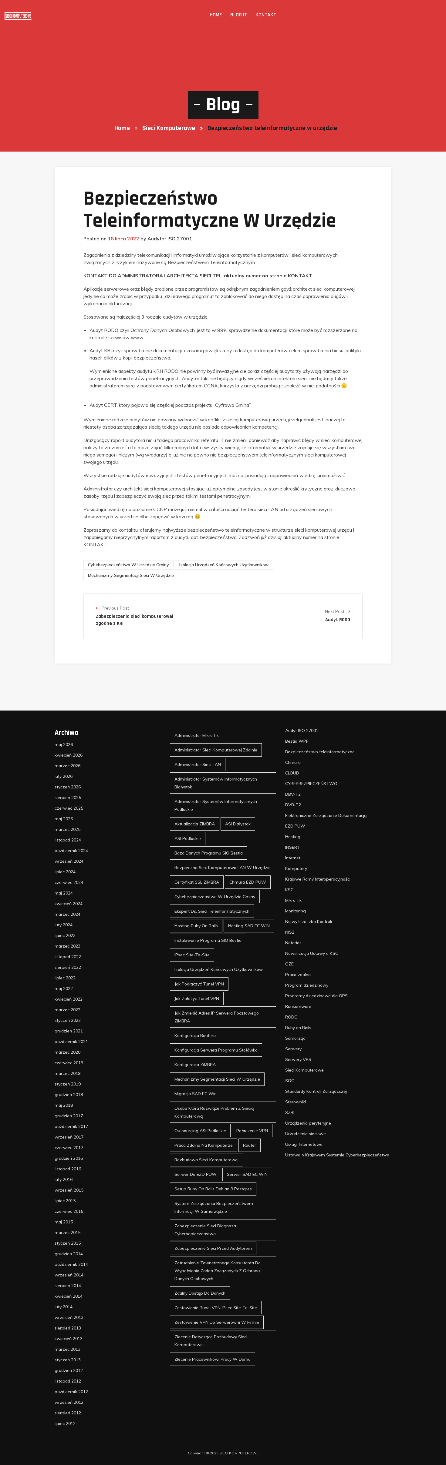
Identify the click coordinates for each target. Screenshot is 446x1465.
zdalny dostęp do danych (199, 1293)
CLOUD (292, 773)
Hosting (292, 836)
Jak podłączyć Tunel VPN (199, 984)
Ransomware (298, 1006)
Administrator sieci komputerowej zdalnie (215, 750)
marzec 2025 (67, 829)
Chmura (293, 762)
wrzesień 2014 (69, 1275)
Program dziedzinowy (306, 985)
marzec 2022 (67, 1009)
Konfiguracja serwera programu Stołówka (216, 1050)
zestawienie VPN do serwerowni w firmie (216, 1322)
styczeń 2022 (68, 1020)
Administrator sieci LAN (197, 764)
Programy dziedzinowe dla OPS (316, 995)
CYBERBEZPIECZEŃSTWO (311, 783)
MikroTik (293, 900)
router (249, 1145)
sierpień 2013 (68, 1328)
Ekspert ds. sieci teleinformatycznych (211, 911)
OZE (289, 964)
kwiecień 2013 (69, 1338)
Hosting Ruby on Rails (196, 925)
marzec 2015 (67, 1232)
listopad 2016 (68, 1169)
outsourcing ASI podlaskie (200, 1130)
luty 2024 (64, 925)
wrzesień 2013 (69, 1317)
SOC (289, 1080)
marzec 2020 (67, 1052)
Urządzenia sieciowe (305, 1133)
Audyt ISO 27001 (301, 730)
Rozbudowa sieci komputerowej (206, 1159)
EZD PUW (295, 826)
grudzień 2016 (69, 1158)
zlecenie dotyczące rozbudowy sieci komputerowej (210, 1340)
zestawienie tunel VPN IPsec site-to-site (215, 1307)
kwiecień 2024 (69, 903)
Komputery (296, 868)
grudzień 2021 (69, 1031)
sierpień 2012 (68, 1413)
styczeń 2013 (68, 1360)
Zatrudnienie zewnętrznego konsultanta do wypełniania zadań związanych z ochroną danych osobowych (217, 1270)
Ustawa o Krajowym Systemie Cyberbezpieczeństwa (337, 1155)
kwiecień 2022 (69, 999)
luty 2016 (64, 1179)
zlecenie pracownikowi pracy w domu (212, 1359)
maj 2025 (64, 818)
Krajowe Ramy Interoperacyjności (317, 879)
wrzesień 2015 (69, 1190)
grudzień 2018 (69, 1094)
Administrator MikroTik (196, 735)
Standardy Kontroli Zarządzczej (316, 1091)
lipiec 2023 (65, 935)
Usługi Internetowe (304, 1144)
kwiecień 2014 (69, 1296)
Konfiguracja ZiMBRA (195, 1064)
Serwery (293, 1049)
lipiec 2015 (65, 1200)
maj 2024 (64, 893)
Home (216, 14)
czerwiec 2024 (69, 882)
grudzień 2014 (69, 1253)
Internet (292, 858)
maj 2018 (64, 1105)
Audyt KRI (101, 350)
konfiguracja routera (195, 1035)
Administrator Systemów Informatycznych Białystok (215, 783)
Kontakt (265, 14)
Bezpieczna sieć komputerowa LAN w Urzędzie (222, 867)
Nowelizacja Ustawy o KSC (311, 953)
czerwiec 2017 (69, 1147)
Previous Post (114, 608)
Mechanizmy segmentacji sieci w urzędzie (131, 575)
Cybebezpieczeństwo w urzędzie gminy (128, 564)
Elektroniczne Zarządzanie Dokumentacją (326, 815)
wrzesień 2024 (69, 861)
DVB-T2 (293, 805)
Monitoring (295, 911)
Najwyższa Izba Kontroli (308, 921)
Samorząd (295, 1038)
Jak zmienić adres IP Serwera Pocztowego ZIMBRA (216, 1017)
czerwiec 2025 (69, 808)
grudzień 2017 (69, 1116)
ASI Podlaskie (187, 838)
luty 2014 (64, 1306)
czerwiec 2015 (69, 1211)
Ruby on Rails (298, 1027)
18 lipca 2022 (123, 239)
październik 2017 (71, 1126)
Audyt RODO (104, 330)
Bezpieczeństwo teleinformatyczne (320, 751)
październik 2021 (71, 1041)
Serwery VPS (298, 1059)
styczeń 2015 (68, 1243)
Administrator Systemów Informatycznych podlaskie (215, 805)
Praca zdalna (298, 974)
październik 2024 (71, 850)
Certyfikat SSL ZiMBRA (196, 882)
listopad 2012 (68, 1381)
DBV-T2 (293, 794)
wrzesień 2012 (69, 1402)
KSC (289, 889)
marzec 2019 (67, 1073)
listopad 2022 (68, 956)
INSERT (292, 847)
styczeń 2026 (68, 787)
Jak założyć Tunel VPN (196, 998)
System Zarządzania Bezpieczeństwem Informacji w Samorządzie (213, 1207)
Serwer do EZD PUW (195, 1174)
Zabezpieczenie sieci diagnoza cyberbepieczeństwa (205, 1229)
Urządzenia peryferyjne (308, 1123)
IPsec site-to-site (192, 955)
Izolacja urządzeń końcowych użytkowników (224, 564)
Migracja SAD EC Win (195, 1093)
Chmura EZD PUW (247, 882)
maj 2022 (64, 988)
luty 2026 (64, 776)
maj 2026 (64, 744)
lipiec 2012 (65, 1423)
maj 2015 (64, 1222)
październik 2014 (71, 1264)
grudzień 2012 (69, 1370)
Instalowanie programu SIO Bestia (208, 940)
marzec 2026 (67, 765)
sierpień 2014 (68, 1285)
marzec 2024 (67, 914)
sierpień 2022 (68, 967)
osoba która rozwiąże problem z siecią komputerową (214, 1112)
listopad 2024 (68, 840)
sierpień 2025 (68, 797)
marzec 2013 (67, 1349)
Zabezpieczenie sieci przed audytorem (213, 1248)
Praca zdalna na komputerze (203, 1145)
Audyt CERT (103, 405)
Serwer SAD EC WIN (247, 1174)
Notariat (293, 942)
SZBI (289, 1112)
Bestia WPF (296, 741)
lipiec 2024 (65, 872)
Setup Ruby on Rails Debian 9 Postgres (213, 1189)
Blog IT (238, 14)
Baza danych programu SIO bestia (208, 853)
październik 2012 (71, 1391)
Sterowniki (295, 1102)
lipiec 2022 (65, 978)
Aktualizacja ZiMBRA (194, 824)
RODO (291, 1017)
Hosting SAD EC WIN (249, 925)
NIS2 (289, 932)
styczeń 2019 (68, 1084)
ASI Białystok (238, 824)
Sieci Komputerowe (168, 128)
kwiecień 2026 (69, 755)
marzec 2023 (67, 946)
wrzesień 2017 (69, 1137)
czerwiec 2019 (69, 1062)
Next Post (335, 611)
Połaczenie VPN (252, 1130)
